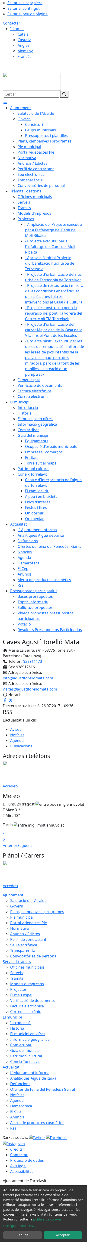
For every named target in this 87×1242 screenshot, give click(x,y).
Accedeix (10, 786)
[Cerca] (64, 94)
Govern (16, 906)
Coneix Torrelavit (25, 1061)
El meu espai (21, 994)
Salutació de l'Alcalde (28, 900)
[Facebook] (56, 1137)
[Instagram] (14, 1143)
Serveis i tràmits (17, 961)
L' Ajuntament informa (29, 1072)
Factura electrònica (27, 1006)
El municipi (12, 1017)
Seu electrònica (23, 945)
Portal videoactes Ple (28, 922)
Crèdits (16, 1149)
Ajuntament (13, 895)
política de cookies (47, 1219)
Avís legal (18, 1165)
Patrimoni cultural (26, 1056)
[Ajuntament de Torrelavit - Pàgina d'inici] (32, 81)
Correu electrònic (25, 1011)
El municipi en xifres (27, 1033)
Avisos (15, 729)
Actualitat (11, 1067)
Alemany (25, 50)
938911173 (32, 661)
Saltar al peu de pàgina (27, 13)
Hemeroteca (21, 1106)
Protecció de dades (27, 1160)
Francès (24, 56)
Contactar (11, 23)
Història (17, 1028)
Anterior (10, 845)
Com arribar (21, 1044)
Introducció (20, 1022)
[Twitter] (37, 1137)
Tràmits (16, 978)
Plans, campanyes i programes (37, 911)
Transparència (22, 950)
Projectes (18, 989)
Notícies (17, 734)
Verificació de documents (32, 1000)
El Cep (15, 1111)
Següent (24, 845)
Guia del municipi (25, 1050)
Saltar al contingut (23, 8)
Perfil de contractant (28, 939)
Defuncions (20, 1083)
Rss (13, 1128)
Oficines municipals (27, 967)
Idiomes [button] (17, 28)
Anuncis (17, 1117)
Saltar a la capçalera (24, 2)
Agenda (17, 740)
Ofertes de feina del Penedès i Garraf (42, 1089)
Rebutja (22, 1235)
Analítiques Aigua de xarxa (33, 1078)
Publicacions (21, 746)
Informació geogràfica (30, 1039)
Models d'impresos (27, 983)
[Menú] (5, 102)
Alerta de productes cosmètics (37, 1122)
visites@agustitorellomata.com (30, 689)
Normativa (19, 928)
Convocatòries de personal (33, 956)
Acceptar (63, 1235)
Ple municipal (22, 917)
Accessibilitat (21, 1171)
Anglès (23, 45)
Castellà (24, 39)
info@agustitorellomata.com (28, 678)
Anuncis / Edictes (25, 933)
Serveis (16, 972)
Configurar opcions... (19, 1225)
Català (23, 34)
